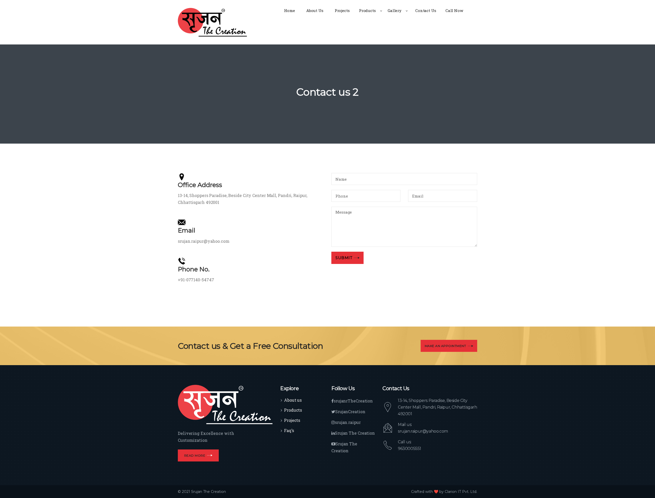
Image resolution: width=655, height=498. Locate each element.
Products (293, 410)
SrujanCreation (350, 411)
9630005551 (409, 448)
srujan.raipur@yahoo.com (423, 431)
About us (293, 400)
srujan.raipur (348, 422)
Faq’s (289, 430)
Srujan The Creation (355, 433)
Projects (292, 420)
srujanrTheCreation (353, 400)
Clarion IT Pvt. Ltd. (461, 491)
